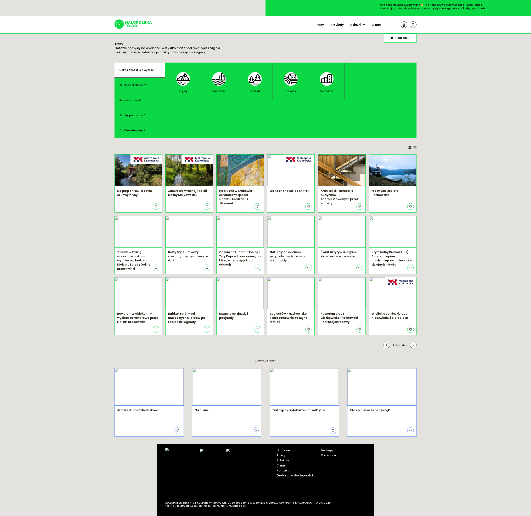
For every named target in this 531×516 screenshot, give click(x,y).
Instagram (329, 450)
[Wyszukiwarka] (413, 24)
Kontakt (283, 470)
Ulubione (283, 450)
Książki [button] (355, 25)
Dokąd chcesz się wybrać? (137, 70)
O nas (376, 25)
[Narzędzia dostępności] (404, 24)
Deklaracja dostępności (295, 475)
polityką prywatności (473, 8)
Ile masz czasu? (130, 100)
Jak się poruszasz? (132, 115)
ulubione (402, 38)
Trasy (319, 25)
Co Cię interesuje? (132, 130)
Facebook (328, 455)
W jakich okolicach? (132, 85)
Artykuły (337, 25)
